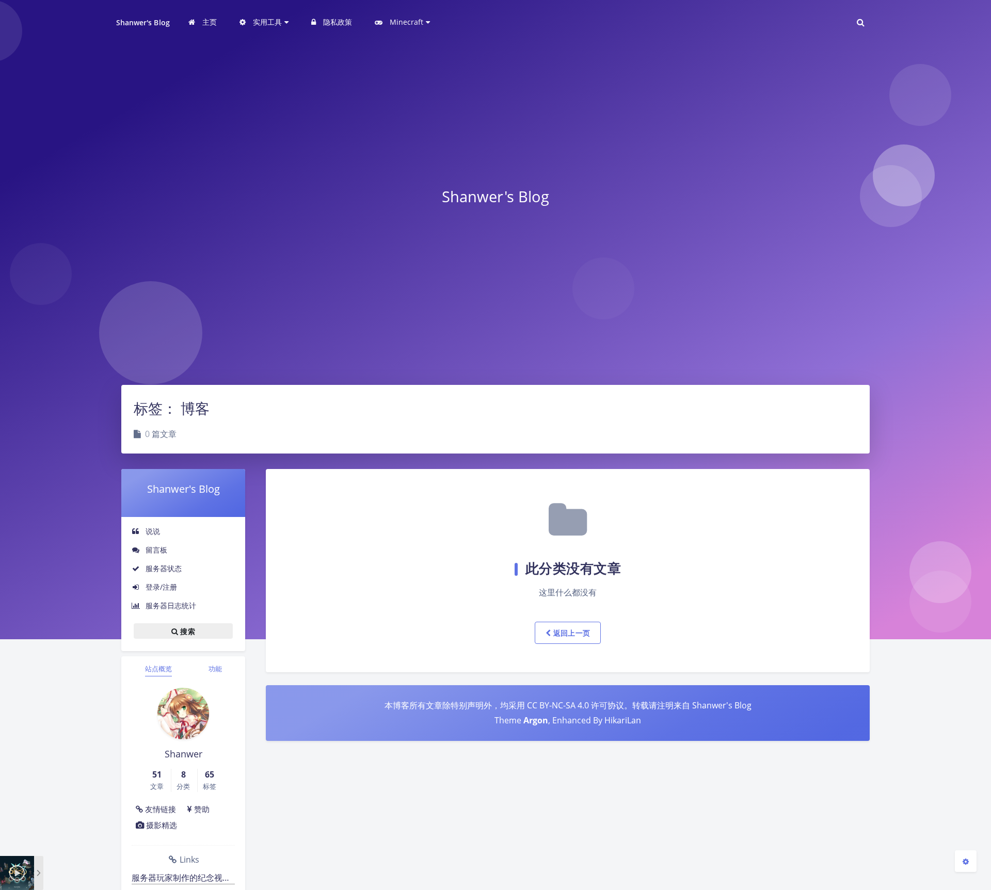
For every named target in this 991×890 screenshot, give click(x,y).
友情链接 (159, 809)
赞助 (201, 809)
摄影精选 (160, 825)
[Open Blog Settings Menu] (966, 861)
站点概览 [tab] (158, 668)
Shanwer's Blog (143, 22)
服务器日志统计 (169, 605)
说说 (151, 531)
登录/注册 (160, 587)
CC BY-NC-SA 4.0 (558, 705)
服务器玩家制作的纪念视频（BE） (183, 877)
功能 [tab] (215, 668)
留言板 (155, 550)
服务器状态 (162, 568)
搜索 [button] (186, 631)
